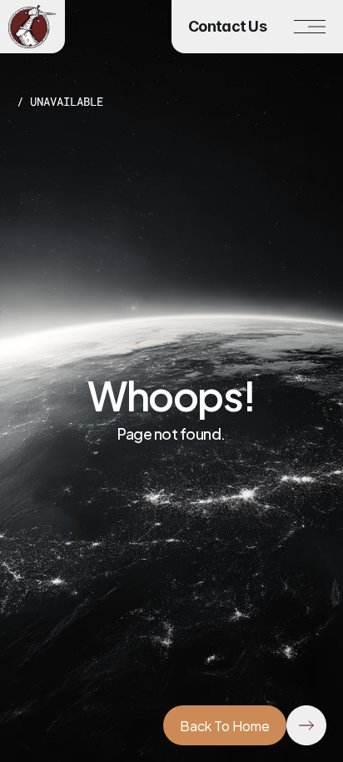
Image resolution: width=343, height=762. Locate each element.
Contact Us (227, 26)
